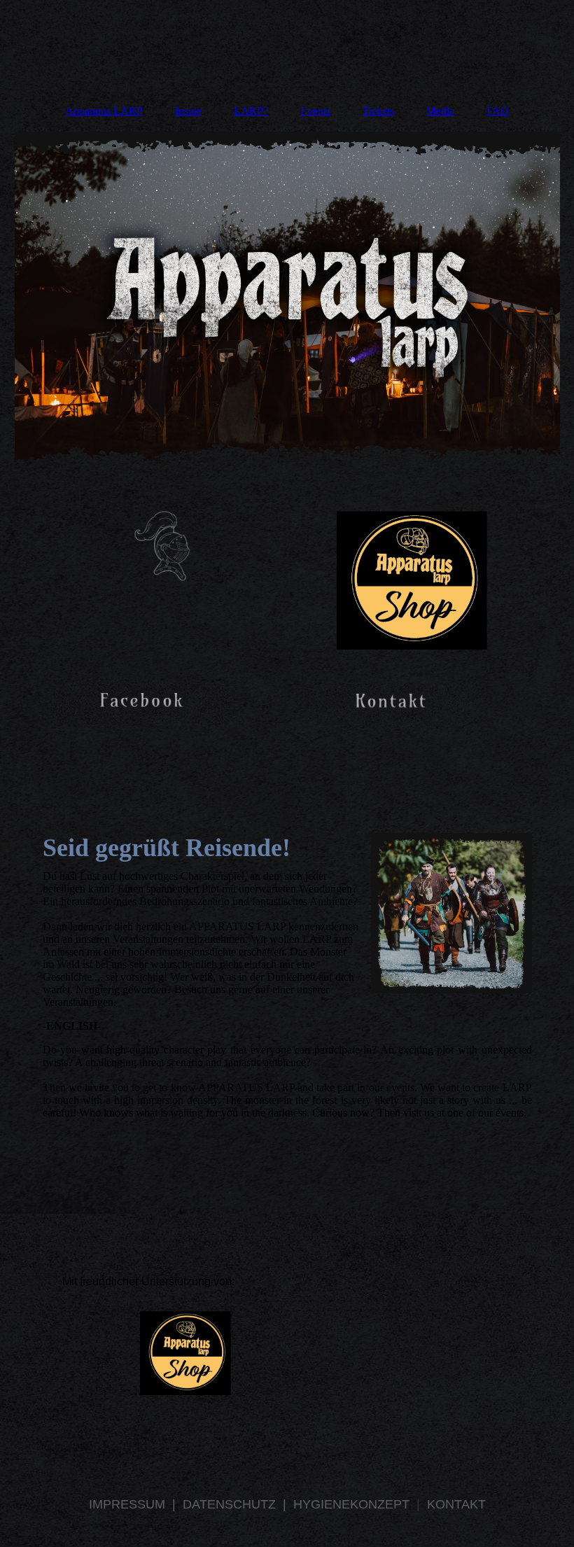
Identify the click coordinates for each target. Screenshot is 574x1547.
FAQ (497, 111)
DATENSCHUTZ (233, 1504)
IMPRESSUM (129, 1504)
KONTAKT (456, 1504)
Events (315, 111)
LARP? (251, 111)
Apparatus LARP (104, 111)
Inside (188, 111)
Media (440, 111)
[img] (287, 304)
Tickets (378, 111)
